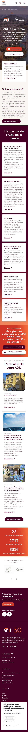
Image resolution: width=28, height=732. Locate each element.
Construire (5, 698)
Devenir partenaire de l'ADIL (13, 347)
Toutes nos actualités (8, 663)
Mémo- (7, 683)
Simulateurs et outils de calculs (11, 673)
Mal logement (8, 218)
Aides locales (6, 678)
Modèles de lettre (7, 680)
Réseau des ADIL (6, 660)
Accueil (4, 9)
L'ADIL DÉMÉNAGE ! (10, 395)
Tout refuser (9, 722)
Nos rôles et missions (10, 121)
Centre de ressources (8, 675)
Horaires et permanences (14, 54)
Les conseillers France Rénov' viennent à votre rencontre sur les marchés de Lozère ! (13, 489)
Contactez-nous (15, 49)
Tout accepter (9, 718)
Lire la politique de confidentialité (12, 713)
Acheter (4, 695)
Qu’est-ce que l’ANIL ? (8, 658)
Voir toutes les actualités (14, 519)
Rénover (4, 700)
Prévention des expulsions (12, 181)
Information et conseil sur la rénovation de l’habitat (13, 147)
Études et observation (11, 277)
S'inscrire (7, 604)
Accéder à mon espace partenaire (15, 352)
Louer (3, 693)
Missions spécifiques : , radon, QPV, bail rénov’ (12, 247)
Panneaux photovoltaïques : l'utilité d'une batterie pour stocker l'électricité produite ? (13, 437)
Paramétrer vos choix (11, 726)
